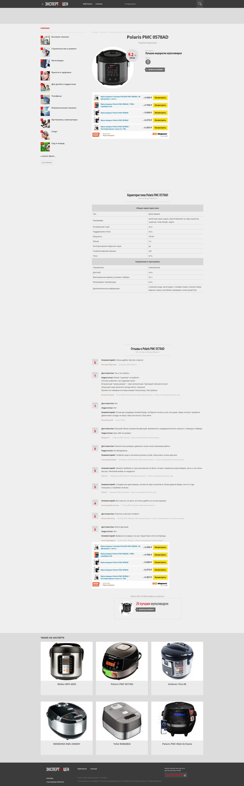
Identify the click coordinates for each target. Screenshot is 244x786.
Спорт (54, 131)
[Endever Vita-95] (177, 661)
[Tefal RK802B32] (122, 721)
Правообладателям (154, 781)
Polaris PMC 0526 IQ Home (177, 743)
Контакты (104, 778)
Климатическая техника (63, 107)
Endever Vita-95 (177, 684)
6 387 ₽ (147, 127)
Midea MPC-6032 (66, 684)
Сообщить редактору (174, 775)
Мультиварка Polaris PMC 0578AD (114, 113)
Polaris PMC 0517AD (122, 684)
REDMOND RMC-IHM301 (66, 743)
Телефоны (56, 96)
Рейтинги (87, 4)
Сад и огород (57, 143)
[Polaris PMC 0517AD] (122, 661)
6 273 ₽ (147, 120)
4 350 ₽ (147, 97)
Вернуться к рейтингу (154, 70)
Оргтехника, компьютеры (64, 119)
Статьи (99, 4)
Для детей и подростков (63, 84)
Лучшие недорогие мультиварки (163, 53)
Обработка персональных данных (135, 781)
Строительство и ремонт (64, 48)
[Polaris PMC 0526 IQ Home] (177, 721)
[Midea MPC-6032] (67, 661)
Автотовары (57, 60)
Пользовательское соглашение (88, 781)
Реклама (49, 778)
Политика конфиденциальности (111, 781)
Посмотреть (160, 97)
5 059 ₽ (147, 112)
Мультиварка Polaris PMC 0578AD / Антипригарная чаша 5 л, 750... (115, 127)
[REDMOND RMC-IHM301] (67, 721)
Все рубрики (47, 162)
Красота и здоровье (61, 72)
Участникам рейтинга (55, 782)
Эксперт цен (56, 4)
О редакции (130, 4)
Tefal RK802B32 (122, 743)
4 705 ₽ (147, 105)
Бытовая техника (60, 36)
